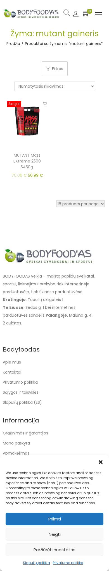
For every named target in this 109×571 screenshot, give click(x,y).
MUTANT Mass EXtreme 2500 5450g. (27, 161)
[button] (100, 462)
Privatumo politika (68, 562)
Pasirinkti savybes (44, 103)
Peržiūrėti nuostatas (54, 550)
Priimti (54, 519)
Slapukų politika (36, 562)
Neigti (55, 534)
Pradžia (13, 43)
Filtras (57, 68)
